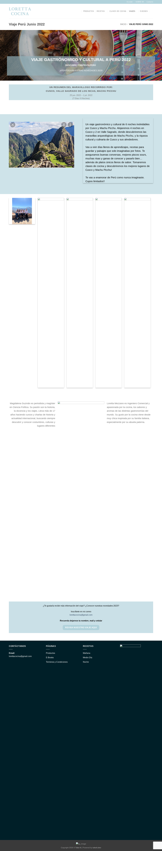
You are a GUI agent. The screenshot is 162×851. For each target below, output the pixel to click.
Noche (86, 662)
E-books (144, 11)
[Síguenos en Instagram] (10, 2)
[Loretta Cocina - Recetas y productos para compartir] (20, 11)
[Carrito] (152, 11)
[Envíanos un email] (12, 2)
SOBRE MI (140, 2)
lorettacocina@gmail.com (81, 615)
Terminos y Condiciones (57, 662)
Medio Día (87, 657)
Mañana (86, 653)
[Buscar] (79, 11)
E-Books (50, 657)
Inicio (123, 24)
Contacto (150, 2)
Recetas (101, 11)
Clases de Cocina (117, 11)
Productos (88, 11)
